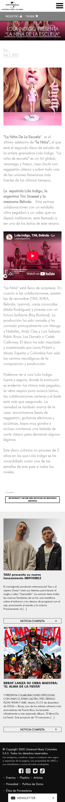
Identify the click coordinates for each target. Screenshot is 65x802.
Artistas (38, 777)
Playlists (24, 777)
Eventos (11, 777)
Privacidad (12, 784)
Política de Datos (32, 784)
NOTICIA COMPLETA (32, 621)
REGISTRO (12, 16)
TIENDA (30, 16)
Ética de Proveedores (19, 790)
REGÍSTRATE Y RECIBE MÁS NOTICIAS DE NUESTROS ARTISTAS (33, 499)
